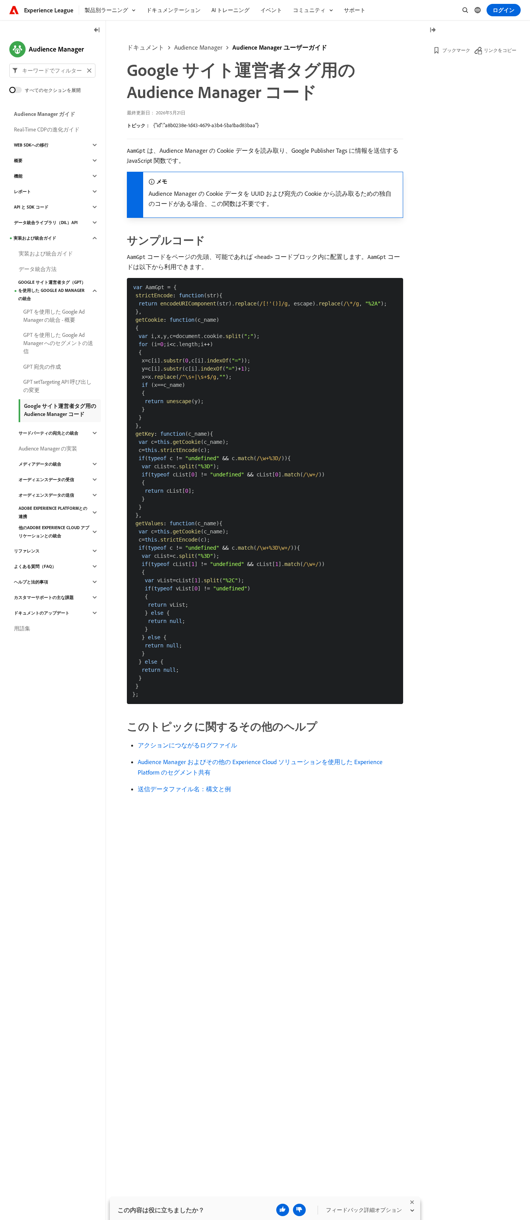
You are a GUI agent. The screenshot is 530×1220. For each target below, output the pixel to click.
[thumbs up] (282, 1210)
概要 (18, 160)
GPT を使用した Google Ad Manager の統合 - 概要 (54, 315)
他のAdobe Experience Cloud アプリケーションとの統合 (54, 531)
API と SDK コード (31, 207)
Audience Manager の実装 (48, 448)
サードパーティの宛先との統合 (48, 433)
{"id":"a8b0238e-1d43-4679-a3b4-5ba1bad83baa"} (206, 125)
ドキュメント (145, 47)
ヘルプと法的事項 (31, 582)
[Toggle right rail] (432, 30)
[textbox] (52, 71)
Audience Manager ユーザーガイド (279, 47)
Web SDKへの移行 (31, 145)
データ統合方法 (38, 269)
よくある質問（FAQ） (35, 566)
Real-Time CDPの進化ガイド (47, 129)
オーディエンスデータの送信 (46, 495)
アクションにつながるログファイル (187, 745)
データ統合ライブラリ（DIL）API (46, 222)
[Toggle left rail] (97, 30)
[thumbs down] (299, 1210)
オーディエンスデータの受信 (46, 479)
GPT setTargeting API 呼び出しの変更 (57, 385)
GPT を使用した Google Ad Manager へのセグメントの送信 (58, 343)
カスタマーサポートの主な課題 (44, 597)
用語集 (22, 628)
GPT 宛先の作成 (42, 366)
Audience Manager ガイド (44, 113)
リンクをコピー (500, 50)
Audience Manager (198, 47)
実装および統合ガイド (35, 238)
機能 (18, 176)
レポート (22, 191)
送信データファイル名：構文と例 (184, 789)
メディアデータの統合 (40, 464)
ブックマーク (456, 50)
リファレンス (27, 551)
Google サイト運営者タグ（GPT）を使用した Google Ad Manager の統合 (52, 290)
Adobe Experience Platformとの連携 (53, 512)
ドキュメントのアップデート (41, 613)
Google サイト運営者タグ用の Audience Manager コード (60, 410)
